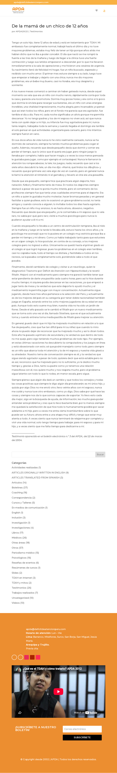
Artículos (17, 482)
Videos (16, 603)
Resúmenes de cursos (24, 567)
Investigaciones (21, 527)
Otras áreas (18, 542)
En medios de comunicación (28, 507)
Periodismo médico (23, 552)
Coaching (17, 492)
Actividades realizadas (25, 467)
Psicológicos (19, 557)
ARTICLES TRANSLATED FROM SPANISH (35, 477)
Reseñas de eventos (23, 562)
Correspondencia (22, 497)
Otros (15, 547)
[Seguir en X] (20, 657)
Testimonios (36, 31)
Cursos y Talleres (21, 502)
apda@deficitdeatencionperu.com (46, 629)
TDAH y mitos (20, 582)
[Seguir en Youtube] (32, 657)
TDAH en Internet (22, 577)
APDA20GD (22, 31)
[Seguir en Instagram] (26, 657)
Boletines (17, 487)
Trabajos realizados (23, 592)
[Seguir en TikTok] (38, 657)
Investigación (19, 522)
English (16, 512)
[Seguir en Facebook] (14, 657)
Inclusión (17, 517)
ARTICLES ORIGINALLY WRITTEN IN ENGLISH (38, 472)
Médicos (17, 537)
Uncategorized (20, 598)
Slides (15, 572)
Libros (15, 532)
